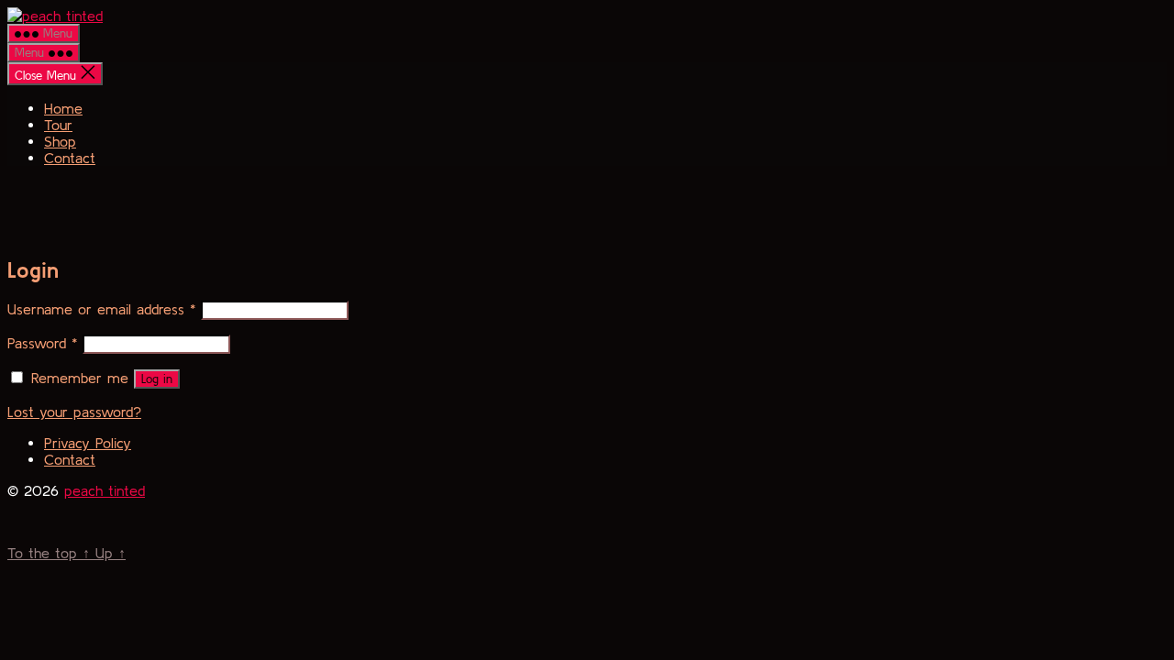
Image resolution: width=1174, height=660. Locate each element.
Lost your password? (74, 411)
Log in (156, 379)
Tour (58, 124)
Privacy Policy (87, 442)
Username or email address (101, 309)
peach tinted (104, 490)
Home (63, 108)
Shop (60, 141)
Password (42, 343)
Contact (69, 157)
